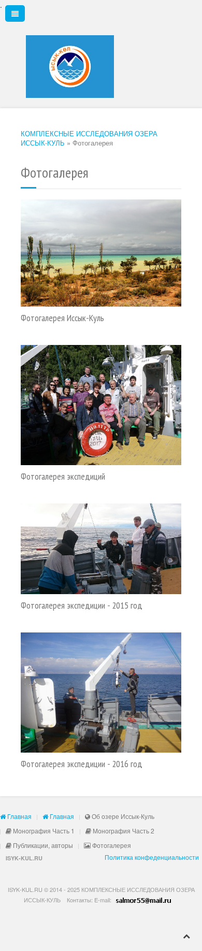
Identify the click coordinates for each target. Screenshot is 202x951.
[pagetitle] (101, 253)
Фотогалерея (111, 845)
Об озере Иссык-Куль (122, 816)
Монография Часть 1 (43, 830)
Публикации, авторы (42, 845)
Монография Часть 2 (122, 830)
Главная (19, 816)
